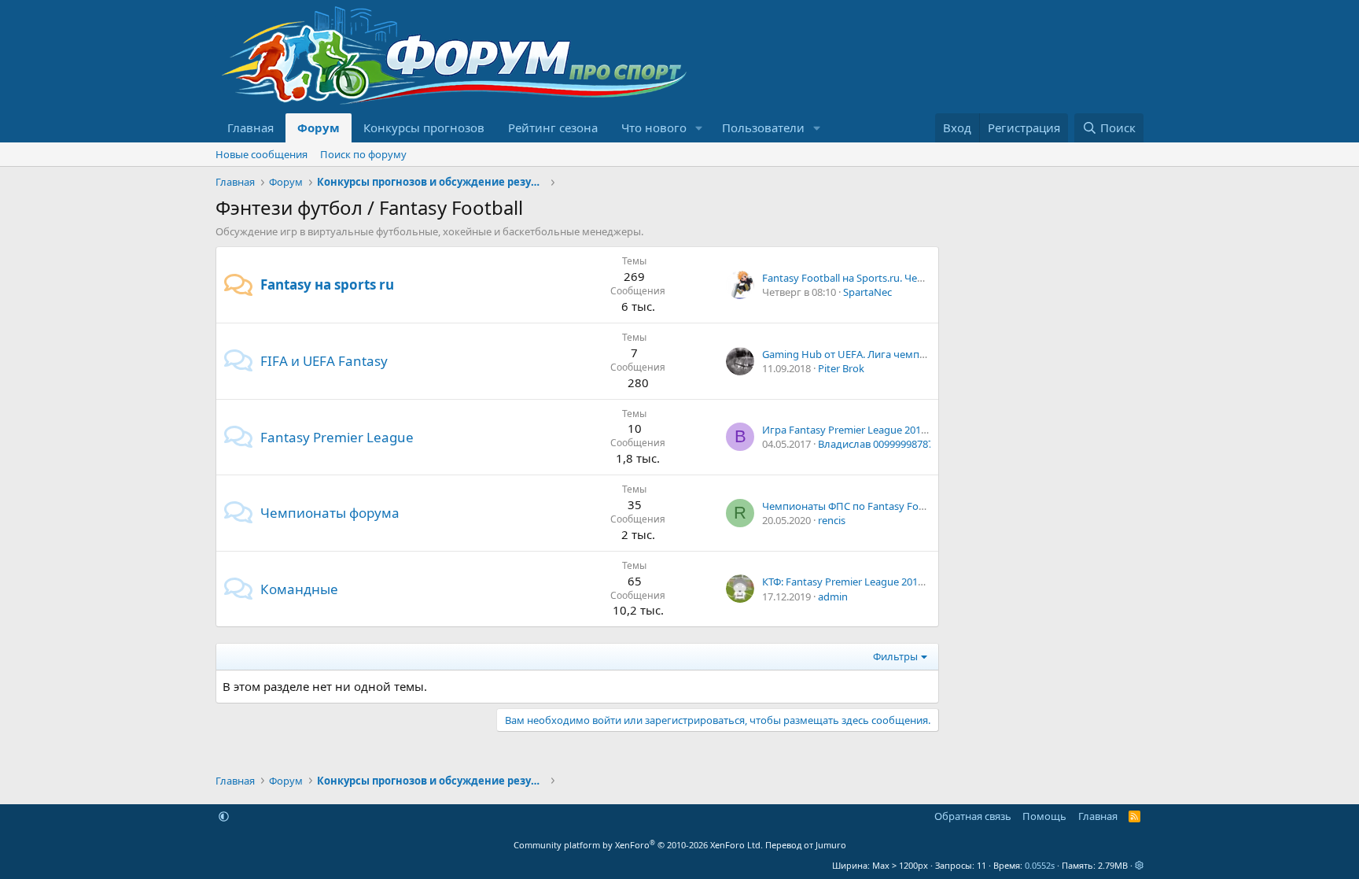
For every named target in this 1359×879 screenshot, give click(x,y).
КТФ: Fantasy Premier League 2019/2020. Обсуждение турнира (910, 581)
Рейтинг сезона (553, 127)
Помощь (1044, 816)
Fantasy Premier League (337, 437)
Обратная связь (972, 816)
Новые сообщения (261, 154)
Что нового (654, 127)
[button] (699, 127)
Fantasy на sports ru (327, 284)
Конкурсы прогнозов (423, 127)
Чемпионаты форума (330, 513)
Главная (250, 127)
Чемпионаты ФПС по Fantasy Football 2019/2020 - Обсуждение (914, 506)
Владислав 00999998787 (876, 444)
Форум (318, 127)
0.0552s (1040, 865)
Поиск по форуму (363, 154)
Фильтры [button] (895, 656)
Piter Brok (841, 368)
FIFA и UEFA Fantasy (324, 361)
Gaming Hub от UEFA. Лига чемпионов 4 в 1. (869, 354)
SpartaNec (867, 292)
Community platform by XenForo (638, 845)
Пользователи (763, 127)
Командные (299, 589)
